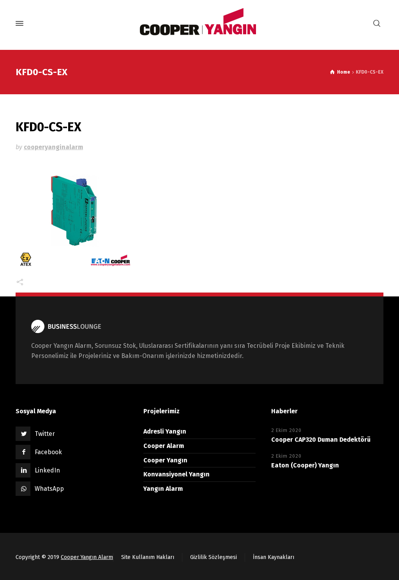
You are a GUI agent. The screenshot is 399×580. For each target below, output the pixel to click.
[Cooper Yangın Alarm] (199, 23)
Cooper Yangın (165, 460)
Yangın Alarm (163, 488)
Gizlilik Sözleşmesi (213, 557)
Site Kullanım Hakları (147, 557)
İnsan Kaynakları (273, 557)
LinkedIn (47, 470)
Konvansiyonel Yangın (176, 474)
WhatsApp (49, 488)
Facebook (48, 452)
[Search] (376, 23)
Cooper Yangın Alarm (87, 557)
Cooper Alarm (163, 446)
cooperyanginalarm (53, 147)
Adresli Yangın (164, 431)
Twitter (45, 433)
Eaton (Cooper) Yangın (305, 465)
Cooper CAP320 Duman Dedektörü (321, 439)
